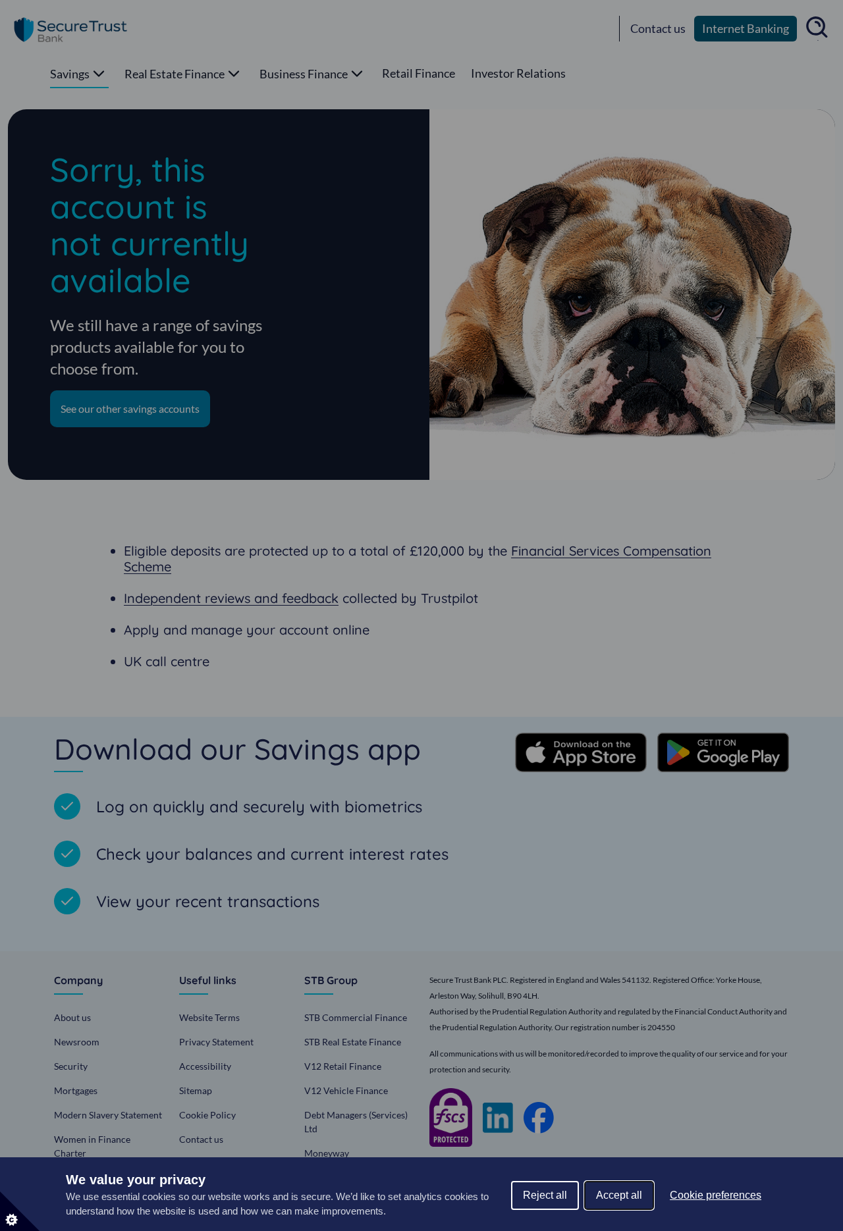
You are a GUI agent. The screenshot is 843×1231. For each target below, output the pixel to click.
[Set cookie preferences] (20, 1211)
